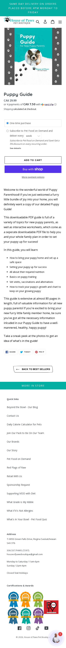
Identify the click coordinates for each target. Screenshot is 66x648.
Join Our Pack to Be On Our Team (25, 433)
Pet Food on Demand (19, 458)
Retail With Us (14, 476)
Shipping (8, 109)
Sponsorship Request (18, 484)
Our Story (12, 450)
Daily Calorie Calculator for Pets (24, 424)
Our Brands (13, 441)
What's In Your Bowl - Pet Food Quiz (27, 519)
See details (15, 148)
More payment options (33, 177)
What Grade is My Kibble (20, 502)
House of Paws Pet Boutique (37, 637)
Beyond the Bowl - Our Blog (22, 407)
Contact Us (13, 415)
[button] (33, 104)
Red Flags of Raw (16, 467)
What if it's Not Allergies (20, 510)
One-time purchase (20, 123)
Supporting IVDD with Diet (21, 493)
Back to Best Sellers (35, 369)
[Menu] (60, 21)
